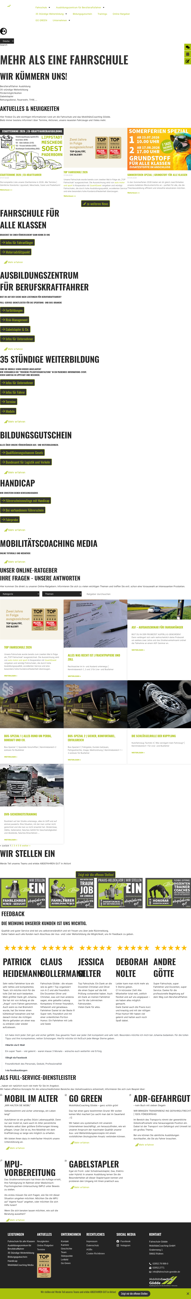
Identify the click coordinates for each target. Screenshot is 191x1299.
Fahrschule (41, 7)
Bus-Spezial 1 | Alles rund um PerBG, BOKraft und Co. (28, 738)
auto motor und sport (17, 660)
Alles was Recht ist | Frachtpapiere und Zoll (94, 657)
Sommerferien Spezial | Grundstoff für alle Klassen (157, 175)
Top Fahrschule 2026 (76, 172)
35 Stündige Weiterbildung (50, 13)
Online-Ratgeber (121, 13)
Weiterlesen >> (6, 190)
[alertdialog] (95, 1293)
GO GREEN (41, 20)
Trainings (102, 13)
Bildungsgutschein (82, 13)
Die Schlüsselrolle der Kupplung (154, 736)
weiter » (26, 845)
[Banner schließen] (188, 1293)
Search (3, 45)
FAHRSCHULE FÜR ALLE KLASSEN (29, 219)
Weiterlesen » (10, 676)
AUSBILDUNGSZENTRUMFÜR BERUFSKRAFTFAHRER (44, 281)
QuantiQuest (96, 185)
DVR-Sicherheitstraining (20, 814)
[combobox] (10, 48)
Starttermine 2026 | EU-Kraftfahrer (21, 175)
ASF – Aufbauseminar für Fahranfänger (157, 627)
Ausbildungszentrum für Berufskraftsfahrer (78, 7)
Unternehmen (60, 20)
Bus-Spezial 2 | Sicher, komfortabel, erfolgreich (91, 738)
